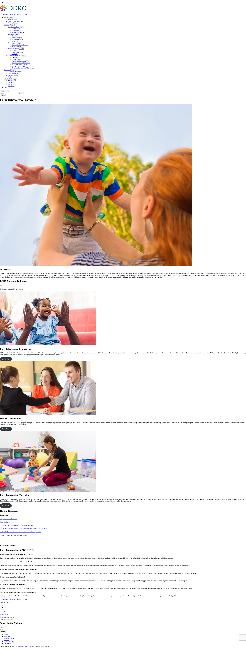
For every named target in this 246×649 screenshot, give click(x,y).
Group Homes (16, 41)
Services (6, 25)
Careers (10, 84)
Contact (6, 87)
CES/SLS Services (17, 59)
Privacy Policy (29, 646)
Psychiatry (15, 54)
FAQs (9, 77)
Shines (8, 522)
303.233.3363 (4, 614)
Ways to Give (12, 80)
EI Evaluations (16, 29)
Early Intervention (13, 27)
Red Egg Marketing (18, 646)
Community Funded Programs (21, 63)
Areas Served (8, 636)
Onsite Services (16, 46)
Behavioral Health (13, 48)
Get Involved (8, 79)
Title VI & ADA (9, 641)
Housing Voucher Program (20, 64)
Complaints (7, 643)
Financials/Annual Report (15, 21)
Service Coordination (18, 32)
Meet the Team (12, 19)
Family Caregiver (17, 37)
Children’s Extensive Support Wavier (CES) (13, 535)
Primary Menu (5, 91)
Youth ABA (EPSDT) (18, 52)
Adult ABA (15, 50)
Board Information (13, 23)
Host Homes (15, 36)
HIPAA (6, 640)
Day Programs (12, 43)
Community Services (14, 55)
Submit (3, 631)
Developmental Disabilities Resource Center (13, 14)
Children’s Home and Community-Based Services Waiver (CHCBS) (21, 532)
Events (10, 82)
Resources (7, 70)
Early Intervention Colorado (8, 519)
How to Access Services (19, 66)
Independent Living (17, 39)
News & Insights (13, 73)
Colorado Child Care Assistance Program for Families (16, 525)
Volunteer (11, 86)
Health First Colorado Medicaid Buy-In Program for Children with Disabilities (23, 528)
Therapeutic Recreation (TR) (20, 61)
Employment (15, 57)
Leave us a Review (9, 638)
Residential (11, 34)
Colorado (3, 522)
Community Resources (15, 72)
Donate (6, 2)
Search (3, 95)
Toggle (10, 17)
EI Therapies (15, 30)
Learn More (5, 359)
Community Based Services (20, 45)
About (6, 17)
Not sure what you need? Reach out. (23, 68)
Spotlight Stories (13, 75)
